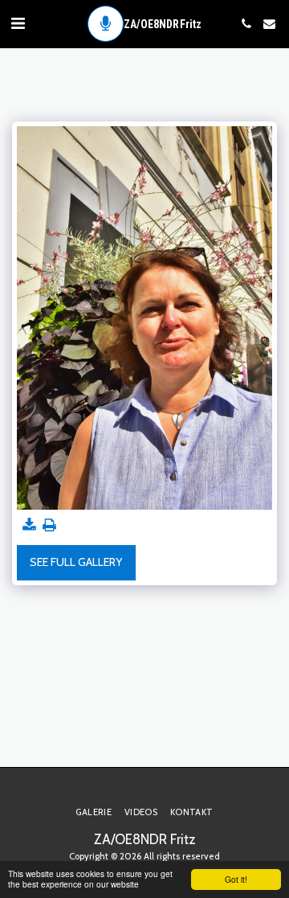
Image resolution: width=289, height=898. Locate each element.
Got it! (236, 879)
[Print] (50, 525)
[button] (17, 23)
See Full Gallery (76, 562)
